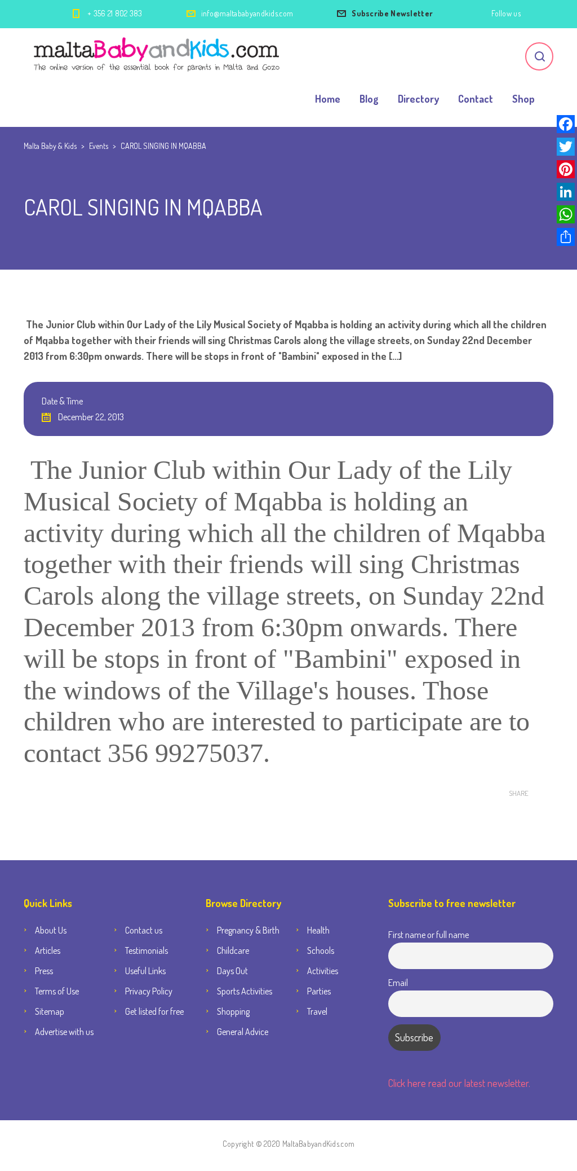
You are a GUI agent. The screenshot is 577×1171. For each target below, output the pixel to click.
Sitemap (49, 1011)
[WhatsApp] (565, 214)
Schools (320, 950)
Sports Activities (244, 991)
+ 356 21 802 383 (115, 13)
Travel (317, 1011)
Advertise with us (64, 1031)
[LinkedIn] (565, 192)
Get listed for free (154, 1011)
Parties (319, 991)
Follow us (506, 13)
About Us (50, 930)
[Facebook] (565, 124)
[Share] (565, 237)
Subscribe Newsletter (392, 13)
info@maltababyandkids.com (247, 13)
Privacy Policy (148, 991)
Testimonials (146, 950)
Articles (47, 950)
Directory (418, 99)
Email (398, 982)
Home (327, 99)
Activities (322, 970)
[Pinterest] (565, 169)
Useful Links (145, 970)
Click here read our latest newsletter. (459, 1083)
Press (44, 970)
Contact (475, 99)
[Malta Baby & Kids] (158, 56)
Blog (369, 99)
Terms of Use (57, 991)
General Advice (242, 1031)
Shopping (233, 1011)
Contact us (143, 930)
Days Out (232, 970)
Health (318, 930)
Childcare (233, 950)
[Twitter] (565, 146)
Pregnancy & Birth (248, 930)
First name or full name (428, 934)
